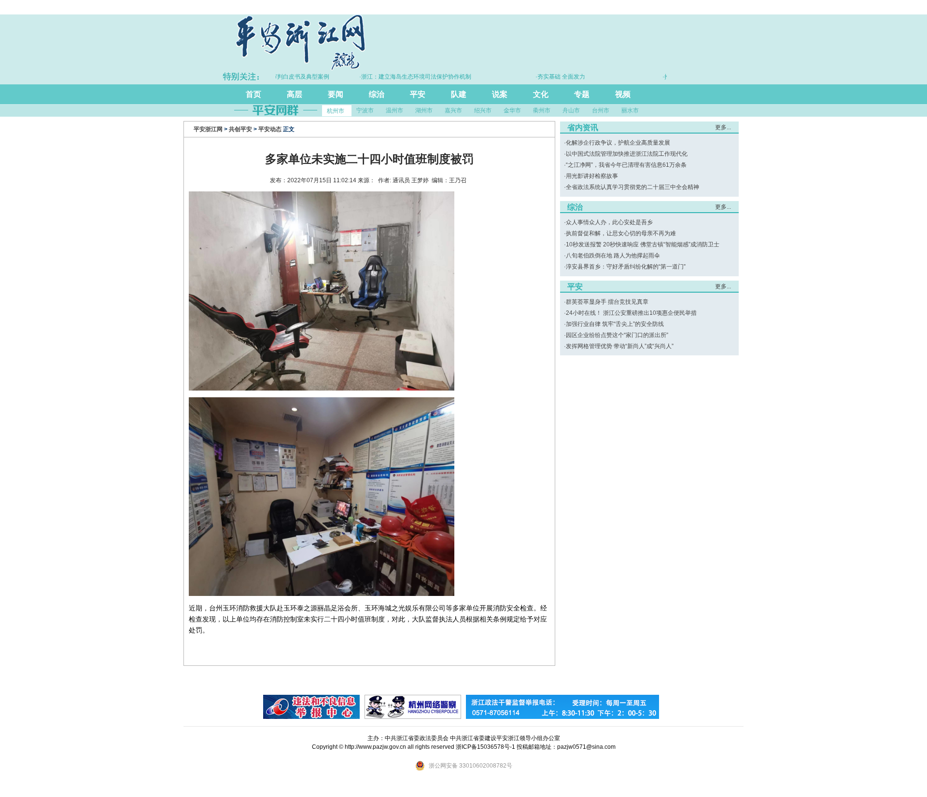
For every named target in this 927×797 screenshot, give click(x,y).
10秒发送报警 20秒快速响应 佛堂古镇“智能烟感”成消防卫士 (642, 244)
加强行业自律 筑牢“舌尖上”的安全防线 (615, 324)
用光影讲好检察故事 (592, 176)
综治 (376, 94)
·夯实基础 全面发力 (541, 76)
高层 (294, 94)
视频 (623, 94)
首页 (253, 94)
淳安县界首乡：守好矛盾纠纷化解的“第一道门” (626, 266)
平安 (417, 94)
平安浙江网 (208, 129)
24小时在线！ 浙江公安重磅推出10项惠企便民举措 (631, 313)
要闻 (335, 94)
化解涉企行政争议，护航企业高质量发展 (618, 142)
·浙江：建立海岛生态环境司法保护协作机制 (396, 76)
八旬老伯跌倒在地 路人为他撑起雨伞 (613, 255)
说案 (499, 94)
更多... (723, 127)
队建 (458, 94)
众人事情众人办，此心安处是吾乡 (609, 222)
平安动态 (269, 129)
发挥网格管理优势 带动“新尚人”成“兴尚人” (620, 346)
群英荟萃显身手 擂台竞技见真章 (607, 301)
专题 (582, 94)
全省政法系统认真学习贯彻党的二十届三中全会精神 (632, 187)
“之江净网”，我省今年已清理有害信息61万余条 (626, 165)
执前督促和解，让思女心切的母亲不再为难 (621, 233)
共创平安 (240, 129)
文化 (540, 94)
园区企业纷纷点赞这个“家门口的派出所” (617, 335)
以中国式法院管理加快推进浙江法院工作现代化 (627, 153)
